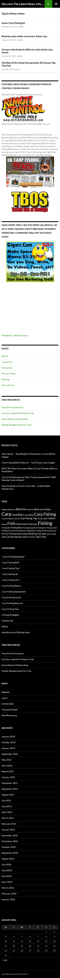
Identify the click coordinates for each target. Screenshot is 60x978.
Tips (37, 536)
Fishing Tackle (41, 531)
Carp (6, 514)
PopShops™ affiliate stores (15, 335)
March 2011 (8, 818)
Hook (31, 533)
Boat (37, 509)
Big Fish (31, 509)
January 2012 (8, 777)
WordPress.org (9, 715)
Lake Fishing (51, 534)
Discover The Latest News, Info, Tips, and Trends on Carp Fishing (23, 4)
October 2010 (9, 847)
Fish (11, 523)
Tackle (32, 537)
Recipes (18, 537)
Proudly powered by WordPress (15, 974)
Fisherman (20, 524)
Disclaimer (7, 367)
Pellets (4, 537)
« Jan (4, 960)
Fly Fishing (10, 533)
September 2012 (10, 754)
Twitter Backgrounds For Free (16, 424)
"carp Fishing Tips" (11, 568)
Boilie (42, 509)
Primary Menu (56, 4)
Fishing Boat (16, 527)
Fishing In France (8, 531)
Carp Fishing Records (12, 603)
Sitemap (6, 379)
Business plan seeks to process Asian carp (24, 36)
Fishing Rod (20, 530)
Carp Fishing (45, 514)
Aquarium (12, 509)
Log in (5, 697)
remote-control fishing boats (16, 632)
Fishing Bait (6, 528)
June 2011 (7, 806)
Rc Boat (11, 537)
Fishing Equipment (30, 528)
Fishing (45, 523)
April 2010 (7, 882)
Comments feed (9, 709)
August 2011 (8, 794)
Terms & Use (8, 385)
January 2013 (8, 748)
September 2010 (10, 852)
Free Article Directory (13, 407)
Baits (24, 509)
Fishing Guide (51, 528)
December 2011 (10, 783)
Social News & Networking (15, 419)
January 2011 (8, 829)
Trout (43, 536)
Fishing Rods (30, 531)
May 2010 (7, 876)
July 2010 (6, 864)
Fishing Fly (42, 528)
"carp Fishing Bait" (11, 562)
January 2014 (8, 736)
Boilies (48, 509)
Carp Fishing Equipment (14, 591)
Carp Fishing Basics (11, 585)
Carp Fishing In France (10, 518)
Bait (18, 509)
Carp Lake (42, 518)
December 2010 (10, 835)
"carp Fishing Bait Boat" (13, 556)
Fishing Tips (51, 531)
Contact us (7, 362)
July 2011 (6, 800)
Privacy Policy (9, 373)
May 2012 (7, 759)
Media (5, 626)
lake (44, 533)
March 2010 (8, 887)
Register (6, 692)
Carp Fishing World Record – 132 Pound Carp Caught (28, 462)
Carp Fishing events (11, 597)
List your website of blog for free (18, 413)
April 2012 (7, 765)
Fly (3, 533)
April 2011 (7, 812)
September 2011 (10, 788)
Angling (5, 509)
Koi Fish (37, 533)
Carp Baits (28, 514)
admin (21, 26)
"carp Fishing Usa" (11, 580)
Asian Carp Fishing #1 (13, 22)
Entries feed (7, 703)
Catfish (51, 518)
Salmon (26, 537)
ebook (4, 524)
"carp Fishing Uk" (10, 574)
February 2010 (9, 893)
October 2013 (9, 742)
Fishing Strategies (10, 614)
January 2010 (8, 899)
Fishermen (32, 524)
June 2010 (7, 870)
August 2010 (8, 858)
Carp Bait (17, 514)
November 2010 (10, 841)
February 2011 (9, 823)
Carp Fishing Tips (28, 518)
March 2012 (8, 771)
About (5, 356)
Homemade (21, 533)
